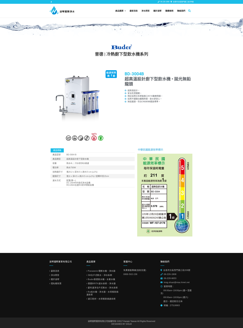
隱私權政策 (56, 283)
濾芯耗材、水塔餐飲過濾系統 (101, 299)
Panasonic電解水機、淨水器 (101, 271)
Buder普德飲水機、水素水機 (101, 279)
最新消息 (134, 10)
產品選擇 (119, 10)
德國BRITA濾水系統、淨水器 (102, 283)
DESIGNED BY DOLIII (121, 324)
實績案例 (169, 10)
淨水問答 (145, 10)
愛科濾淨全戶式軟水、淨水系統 (103, 288)
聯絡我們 (181, 10)
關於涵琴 (157, 10)
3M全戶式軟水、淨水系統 (100, 275)
